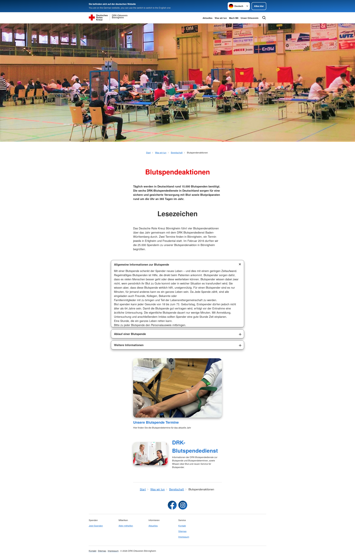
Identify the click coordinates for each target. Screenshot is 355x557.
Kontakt (182, 525)
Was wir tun (221, 18)
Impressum (183, 536)
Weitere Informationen (129, 345)
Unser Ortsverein (249, 18)
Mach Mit (233, 18)
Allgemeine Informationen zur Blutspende (141, 264)
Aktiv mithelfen (126, 525)
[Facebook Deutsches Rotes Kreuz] (172, 505)
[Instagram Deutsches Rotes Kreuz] (182, 505)
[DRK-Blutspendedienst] (150, 453)
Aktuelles (207, 18)
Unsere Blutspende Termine (156, 422)
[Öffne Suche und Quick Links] (264, 18)
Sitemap (182, 531)
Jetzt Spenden (96, 525)
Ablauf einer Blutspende (130, 334)
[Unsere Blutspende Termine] (177, 388)
